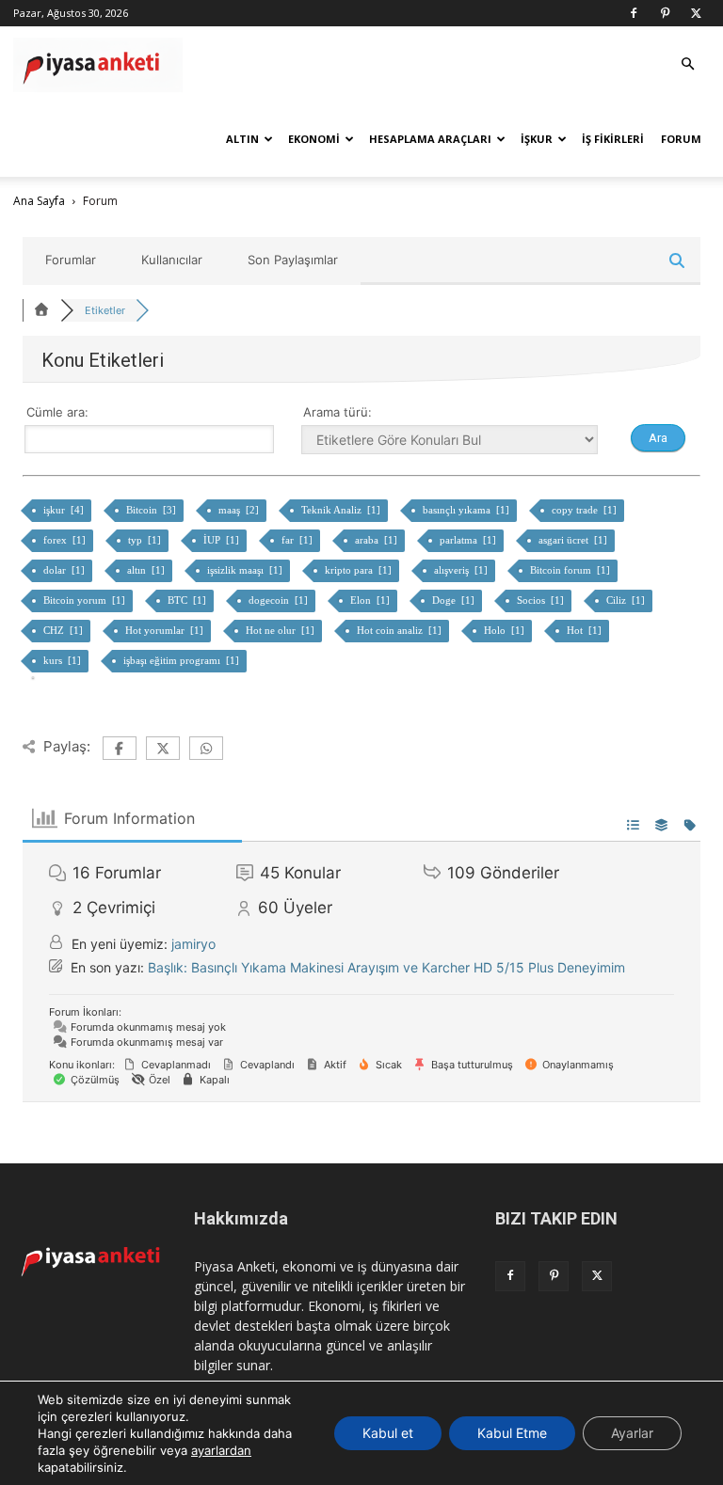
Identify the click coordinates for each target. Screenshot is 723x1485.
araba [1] (377, 539)
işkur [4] (65, 509)
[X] (696, 13)
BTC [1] (188, 600)
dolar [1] (65, 570)
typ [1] (146, 539)
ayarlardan (221, 1450)
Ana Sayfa (39, 201)
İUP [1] (222, 539)
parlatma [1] (469, 539)
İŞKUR (537, 139)
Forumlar (70, 259)
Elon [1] (371, 600)
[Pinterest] (665, 13)
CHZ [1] (64, 630)
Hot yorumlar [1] (165, 630)
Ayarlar (632, 1433)
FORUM (681, 139)
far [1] (298, 539)
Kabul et (387, 1433)
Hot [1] (585, 630)
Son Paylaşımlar (293, 259)
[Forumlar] (41, 310)
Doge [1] (454, 600)
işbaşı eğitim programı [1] (182, 660)
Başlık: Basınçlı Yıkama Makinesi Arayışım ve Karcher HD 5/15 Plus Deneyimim (386, 967)
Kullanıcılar (171, 259)
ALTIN (242, 139)
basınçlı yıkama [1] (467, 509)
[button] (687, 64)
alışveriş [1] (462, 570)
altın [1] (147, 570)
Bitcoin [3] (152, 509)
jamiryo (193, 944)
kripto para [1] (359, 570)
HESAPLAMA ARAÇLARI (430, 139)
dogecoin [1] (280, 600)
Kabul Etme (512, 1433)
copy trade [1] (585, 509)
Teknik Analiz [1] (342, 509)
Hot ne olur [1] (281, 630)
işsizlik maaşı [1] (246, 570)
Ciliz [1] (627, 600)
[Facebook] (633, 13)
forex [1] (65, 539)
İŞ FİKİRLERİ (613, 139)
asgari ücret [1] (574, 539)
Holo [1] (505, 630)
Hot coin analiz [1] (400, 630)
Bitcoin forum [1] (571, 570)
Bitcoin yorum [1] (85, 600)
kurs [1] (63, 660)
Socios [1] (542, 600)
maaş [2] (240, 509)
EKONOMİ (314, 139)
